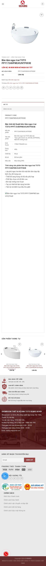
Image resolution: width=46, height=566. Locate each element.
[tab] (23, 104)
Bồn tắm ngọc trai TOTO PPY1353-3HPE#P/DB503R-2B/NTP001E (11, 367)
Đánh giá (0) (7, 109)
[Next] (44, 358)
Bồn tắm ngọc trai (18, 57)
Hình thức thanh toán (11, 496)
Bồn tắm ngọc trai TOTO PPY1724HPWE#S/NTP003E (22, 83)
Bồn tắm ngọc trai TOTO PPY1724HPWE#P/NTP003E (34, 366)
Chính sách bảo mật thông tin (14, 511)
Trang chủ (5, 57)
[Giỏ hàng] (42, 4)
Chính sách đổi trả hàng (12, 507)
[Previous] (1, 358)
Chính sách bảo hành (11, 500)
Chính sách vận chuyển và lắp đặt (16, 503)
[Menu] (3, 4)
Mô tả (5, 104)
